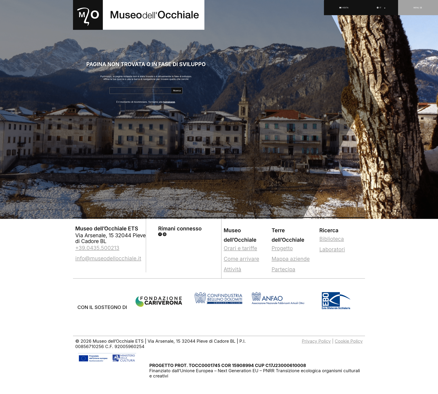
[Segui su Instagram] (164, 234)
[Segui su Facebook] (160, 234)
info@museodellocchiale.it (108, 258)
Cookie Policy (349, 341)
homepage (169, 102)
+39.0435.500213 (97, 248)
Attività (232, 269)
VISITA (345, 7)
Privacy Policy (316, 341)
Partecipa (283, 269)
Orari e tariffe (240, 248)
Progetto (282, 248)
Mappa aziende (291, 259)
